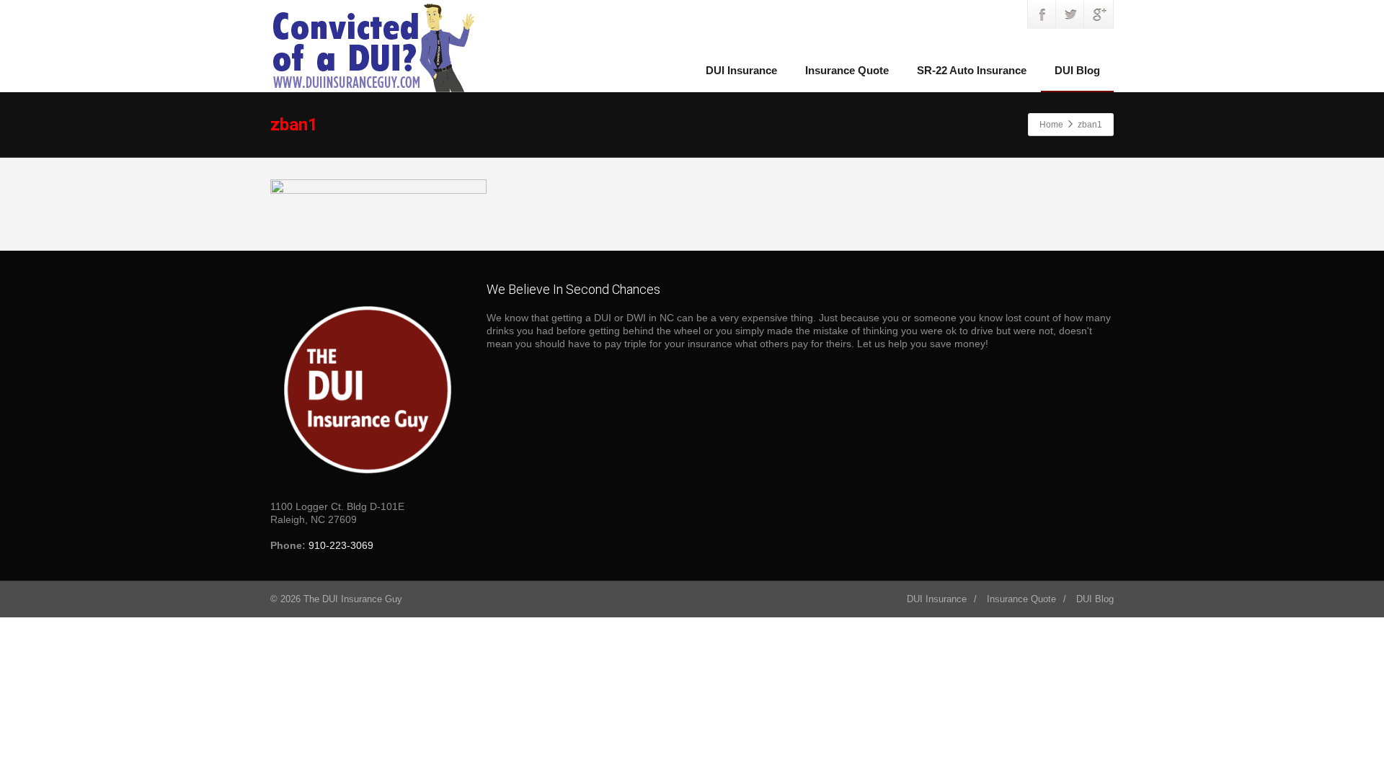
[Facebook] (1042, 14)
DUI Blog (1077, 70)
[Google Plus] (1098, 14)
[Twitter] (1070, 14)
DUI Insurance (741, 70)
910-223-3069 (341, 545)
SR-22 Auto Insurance (971, 70)
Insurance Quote (847, 70)
